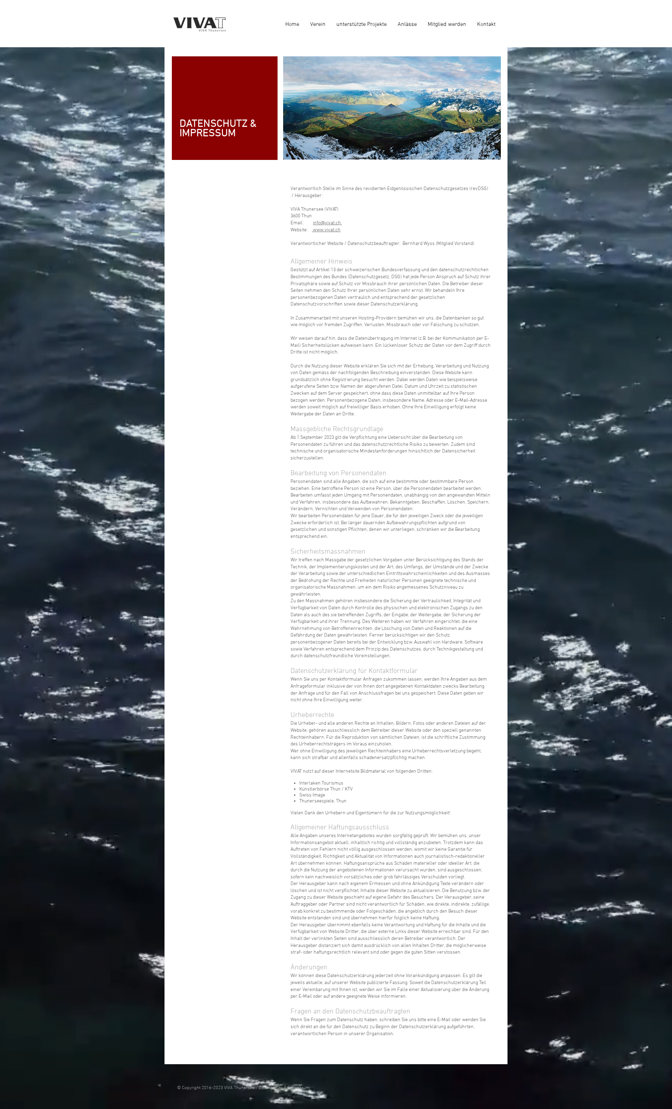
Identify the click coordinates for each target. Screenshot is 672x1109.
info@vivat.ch (327, 223)
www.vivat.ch (326, 230)
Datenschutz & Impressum (284, 1088)
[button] (361, 24)
